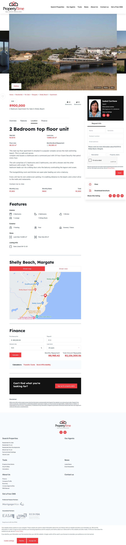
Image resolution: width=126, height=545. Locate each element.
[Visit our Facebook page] (61, 432)
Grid (112, 87)
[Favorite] (3, 96)
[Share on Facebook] (110, 195)
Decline (21, 541)
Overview (12, 121)
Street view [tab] (63, 269)
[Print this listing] (90, 184)
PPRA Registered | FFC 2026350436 (110, 109)
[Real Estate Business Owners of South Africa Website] (34, 516)
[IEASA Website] (8, 516)
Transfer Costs (29, 365)
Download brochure (101, 191)
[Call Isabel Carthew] (104, 115)
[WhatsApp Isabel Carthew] (107, 115)
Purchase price (13, 336)
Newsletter (94, 155)
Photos (106, 87)
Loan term (50, 344)
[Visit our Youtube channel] (65, 432)
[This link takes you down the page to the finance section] (47, 145)
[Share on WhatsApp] (118, 195)
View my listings (107, 112)
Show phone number (108, 106)
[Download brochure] (90, 190)
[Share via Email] (122, 195)
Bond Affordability (44, 365)
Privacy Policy (111, 168)
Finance (44, 121)
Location (34, 121)
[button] (6, 52)
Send (119, 173)
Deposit (49, 336)
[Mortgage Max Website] (13, 504)
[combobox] (66, 348)
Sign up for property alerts (66, 386)
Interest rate (13, 344)
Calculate (15, 355)
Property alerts (115, 155)
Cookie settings (9, 541)
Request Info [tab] (96, 123)
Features (23, 121)
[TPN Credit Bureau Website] (22, 516)
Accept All (32, 541)
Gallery (16, 86)
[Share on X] (114, 195)
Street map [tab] (27, 269)
